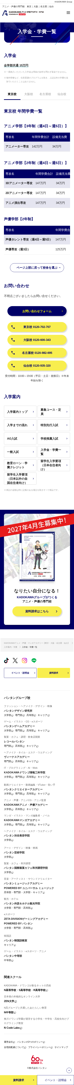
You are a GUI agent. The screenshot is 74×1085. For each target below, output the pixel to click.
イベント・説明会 (20, 673)
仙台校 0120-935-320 (37, 365)
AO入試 (12, 438)
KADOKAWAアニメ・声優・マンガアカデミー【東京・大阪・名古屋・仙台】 (37, 643)
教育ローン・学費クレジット (17, 465)
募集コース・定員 (51, 412)
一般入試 (13, 452)
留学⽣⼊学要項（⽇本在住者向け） (51, 465)
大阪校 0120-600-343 (37, 340)
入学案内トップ (17, 411)
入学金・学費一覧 (51, 452)
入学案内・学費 (10, 647)
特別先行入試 (49, 425)
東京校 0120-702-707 (37, 327)
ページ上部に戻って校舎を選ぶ (37, 267)
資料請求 (53, 673)
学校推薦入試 (49, 438)
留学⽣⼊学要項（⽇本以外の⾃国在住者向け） (17, 479)
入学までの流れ (17, 425)
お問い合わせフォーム (37, 311)
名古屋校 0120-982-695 (37, 353)
